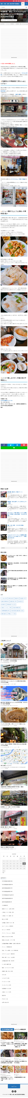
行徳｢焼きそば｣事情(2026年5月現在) (20, 1062)
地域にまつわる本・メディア (8, 940)
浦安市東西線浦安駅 (6, 888)
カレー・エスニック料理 (7, 926)
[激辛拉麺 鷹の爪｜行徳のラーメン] (4, 494)
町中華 (3, 604)
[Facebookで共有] (4, 445)
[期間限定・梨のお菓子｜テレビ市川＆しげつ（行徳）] (4, 504)
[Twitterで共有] (10, 445)
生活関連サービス (13, 848)
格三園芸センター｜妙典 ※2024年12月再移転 (10, 806)
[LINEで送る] (14, 447)
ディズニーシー (5, 981)
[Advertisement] (14, 42)
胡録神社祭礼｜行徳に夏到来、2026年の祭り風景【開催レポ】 (20, 1045)
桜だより (4, 919)
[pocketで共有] (24, 445)
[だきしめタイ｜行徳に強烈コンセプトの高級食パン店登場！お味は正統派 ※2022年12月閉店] (4, 515)
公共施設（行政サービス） (7, 922)
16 (24, 863)
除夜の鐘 (3, 613)
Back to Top (14, 1086)
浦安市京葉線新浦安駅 (6, 788)
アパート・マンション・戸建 (8, 933)
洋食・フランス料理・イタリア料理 (9, 950)
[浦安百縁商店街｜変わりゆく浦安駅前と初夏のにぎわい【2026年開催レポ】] (4, 581)
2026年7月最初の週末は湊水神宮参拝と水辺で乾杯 (7, 1062)
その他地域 (4, 905)
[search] (26, 7)
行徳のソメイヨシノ (6, 607)
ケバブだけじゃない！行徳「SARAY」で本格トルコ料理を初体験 (7, 1044)
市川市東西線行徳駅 (12, 20)
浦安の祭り (13, 601)
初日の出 (10, 598)
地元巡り (23, 598)
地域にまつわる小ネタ (14, 705)
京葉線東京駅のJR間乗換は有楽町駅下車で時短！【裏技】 (12, 786)
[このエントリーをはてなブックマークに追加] (17, 445)
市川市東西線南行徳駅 (14, 767)
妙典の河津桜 (5, 601)
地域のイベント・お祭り (7, 908)
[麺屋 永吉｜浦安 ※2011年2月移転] (4, 528)
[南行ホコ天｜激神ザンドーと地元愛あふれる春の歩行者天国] (4, 588)
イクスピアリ (4, 978)
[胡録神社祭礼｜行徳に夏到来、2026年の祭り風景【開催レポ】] (4, 565)
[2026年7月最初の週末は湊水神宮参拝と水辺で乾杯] (4, 573)
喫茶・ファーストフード (7, 967)
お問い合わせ (4, 1002)
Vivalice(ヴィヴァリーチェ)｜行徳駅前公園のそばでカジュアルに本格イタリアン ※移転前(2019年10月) (17, 536)
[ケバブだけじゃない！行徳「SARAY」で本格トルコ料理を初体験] (4, 558)
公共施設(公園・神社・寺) (7, 960)
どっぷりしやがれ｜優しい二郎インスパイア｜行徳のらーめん (13, 723)
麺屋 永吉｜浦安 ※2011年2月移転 (15, 525)
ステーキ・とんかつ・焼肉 (7, 953)
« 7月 (3, 872)
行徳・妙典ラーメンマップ (6, 765)
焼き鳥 (20, 601)
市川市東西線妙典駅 (5, 662)
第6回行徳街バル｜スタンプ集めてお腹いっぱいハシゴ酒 (7, 1079)
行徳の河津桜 (16, 607)
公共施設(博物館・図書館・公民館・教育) (10, 943)
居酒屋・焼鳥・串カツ (6, 971)
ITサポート (4, 999)
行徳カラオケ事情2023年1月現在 (7, 847)
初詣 (17, 598)
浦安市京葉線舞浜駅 (6, 901)
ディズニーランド (5, 985)
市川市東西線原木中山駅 (7, 895)
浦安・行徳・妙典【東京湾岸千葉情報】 (17, 1094)
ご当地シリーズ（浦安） (7, 915)
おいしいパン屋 (12, 662)
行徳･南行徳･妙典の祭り (17, 610)
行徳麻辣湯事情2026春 (19, 1077)
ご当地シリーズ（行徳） (7, 912)
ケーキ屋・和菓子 (5, 964)
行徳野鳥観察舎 (5, 610)
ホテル (3, 974)
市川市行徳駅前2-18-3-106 (6, 400)
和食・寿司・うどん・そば (7, 957)
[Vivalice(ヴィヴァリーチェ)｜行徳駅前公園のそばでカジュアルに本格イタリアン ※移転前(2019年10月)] (4, 537)
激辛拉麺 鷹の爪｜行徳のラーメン (15, 491)
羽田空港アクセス (11, 604)
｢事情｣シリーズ (11, 613)
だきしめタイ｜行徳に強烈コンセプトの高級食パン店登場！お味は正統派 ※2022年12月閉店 (17, 514)
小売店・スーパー (13, 808)
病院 (3, 995)
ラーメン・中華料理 (13, 725)
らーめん (4, 598)
